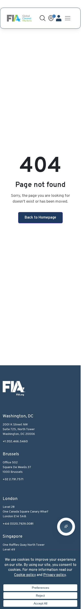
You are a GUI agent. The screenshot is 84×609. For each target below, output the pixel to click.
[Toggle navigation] (68, 18)
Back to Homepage (40, 217)
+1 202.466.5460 (15, 441)
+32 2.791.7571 (13, 479)
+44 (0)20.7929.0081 (18, 524)
